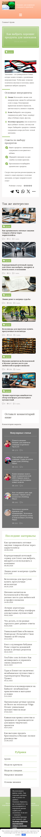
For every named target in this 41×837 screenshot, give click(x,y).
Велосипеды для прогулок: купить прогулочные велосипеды (18, 582)
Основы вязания (12, 782)
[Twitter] (28, 191)
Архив (7, 758)
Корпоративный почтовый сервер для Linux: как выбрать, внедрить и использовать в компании (19, 559)
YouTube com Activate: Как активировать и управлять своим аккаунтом (17, 660)
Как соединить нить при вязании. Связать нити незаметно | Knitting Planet (22, 496)
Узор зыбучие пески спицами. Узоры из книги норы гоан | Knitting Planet (22, 460)
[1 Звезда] (24, 185)
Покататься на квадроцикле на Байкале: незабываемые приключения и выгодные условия (19, 690)
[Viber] (17, 191)
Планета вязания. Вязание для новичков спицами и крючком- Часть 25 (21, 443)
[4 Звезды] (29, 185)
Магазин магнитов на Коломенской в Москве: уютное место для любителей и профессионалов (19, 596)
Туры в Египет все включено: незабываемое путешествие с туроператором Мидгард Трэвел (19, 674)
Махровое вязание (13, 774)
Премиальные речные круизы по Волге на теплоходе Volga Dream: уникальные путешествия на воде (19, 705)
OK (24, 834)
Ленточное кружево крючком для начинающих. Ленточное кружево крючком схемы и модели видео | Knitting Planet (22, 514)
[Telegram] (12, 191)
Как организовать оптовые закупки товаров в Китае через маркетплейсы (19, 545)
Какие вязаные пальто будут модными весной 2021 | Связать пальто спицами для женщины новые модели (21, 478)
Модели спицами (13, 770)
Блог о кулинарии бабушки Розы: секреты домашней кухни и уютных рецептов (18, 647)
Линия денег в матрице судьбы (20, 571)
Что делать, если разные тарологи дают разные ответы (19, 622)
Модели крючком (13, 764)
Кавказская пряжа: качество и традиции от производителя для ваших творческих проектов (19, 721)
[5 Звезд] (31, 185)
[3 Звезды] (28, 185)
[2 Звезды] (26, 185)
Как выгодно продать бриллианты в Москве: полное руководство (19, 736)
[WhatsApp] (22, 191)
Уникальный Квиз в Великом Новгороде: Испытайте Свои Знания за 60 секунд (19, 634)
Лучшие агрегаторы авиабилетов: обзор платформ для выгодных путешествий (19, 610)
